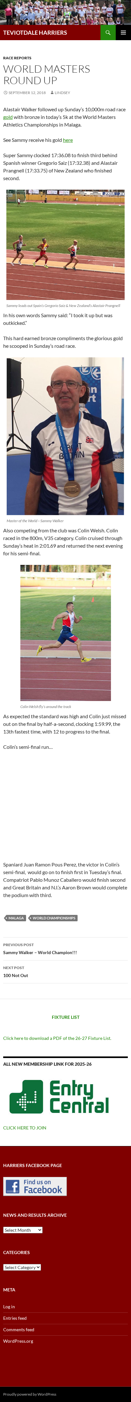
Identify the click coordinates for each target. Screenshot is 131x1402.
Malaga (16, 918)
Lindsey (62, 92)
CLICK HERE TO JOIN (24, 1127)
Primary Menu (123, 32)
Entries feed (15, 1318)
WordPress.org (18, 1341)
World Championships (54, 918)
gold (8, 117)
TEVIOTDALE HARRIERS (35, 32)
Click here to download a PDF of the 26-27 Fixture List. (57, 1038)
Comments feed (18, 1329)
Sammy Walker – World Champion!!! (40, 948)
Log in (9, 1306)
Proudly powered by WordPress (29, 1394)
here (68, 140)
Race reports (17, 57)
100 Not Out (15, 971)
